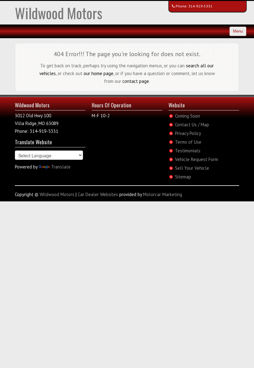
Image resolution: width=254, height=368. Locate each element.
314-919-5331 (200, 6)
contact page (135, 81)
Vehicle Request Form (196, 159)
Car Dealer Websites (98, 194)
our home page (98, 73)
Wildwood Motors (58, 12)
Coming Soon (187, 116)
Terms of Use (188, 142)
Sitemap (183, 177)
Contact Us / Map (192, 125)
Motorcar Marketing (162, 194)
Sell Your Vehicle (192, 168)
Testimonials (187, 151)
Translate (61, 167)
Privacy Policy (188, 133)
